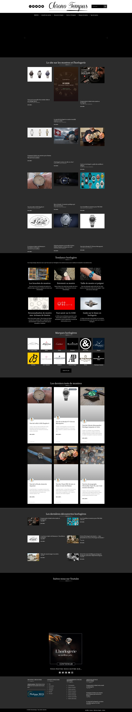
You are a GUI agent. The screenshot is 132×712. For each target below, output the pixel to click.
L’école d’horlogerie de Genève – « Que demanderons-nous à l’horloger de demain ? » (92, 537)
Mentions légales (97, 710)
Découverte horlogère (59, 15)
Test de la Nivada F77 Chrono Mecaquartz (91, 246)
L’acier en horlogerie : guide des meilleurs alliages (91, 165)
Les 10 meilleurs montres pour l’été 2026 (91, 207)
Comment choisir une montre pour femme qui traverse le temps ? (39, 156)
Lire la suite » (30, 104)
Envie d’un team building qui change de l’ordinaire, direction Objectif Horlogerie (91, 554)
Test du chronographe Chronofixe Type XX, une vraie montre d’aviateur (92, 485)
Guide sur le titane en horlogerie (92, 314)
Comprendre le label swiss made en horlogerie (90, 102)
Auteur (103, 710)
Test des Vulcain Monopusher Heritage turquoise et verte (91, 426)
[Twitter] (36, 6)
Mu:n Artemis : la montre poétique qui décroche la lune (64, 205)
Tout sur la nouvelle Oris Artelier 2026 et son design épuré (39, 100)
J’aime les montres (31, 684)
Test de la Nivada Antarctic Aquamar (38, 485)
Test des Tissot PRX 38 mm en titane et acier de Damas (65, 485)
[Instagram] (30, 6)
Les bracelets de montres (40, 283)
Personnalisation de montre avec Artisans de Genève (40, 314)
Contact (91, 710)
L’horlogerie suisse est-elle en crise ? (64, 162)
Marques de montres (83, 15)
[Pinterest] (42, 6)
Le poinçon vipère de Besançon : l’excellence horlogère (36, 247)
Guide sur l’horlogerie (71, 15)
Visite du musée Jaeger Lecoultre (49, 554)
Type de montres (94, 15)
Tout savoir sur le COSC (66, 313)
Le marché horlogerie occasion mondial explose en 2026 (65, 120)
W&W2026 (36, 15)
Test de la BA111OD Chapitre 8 (36, 207)
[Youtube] (39, 6)
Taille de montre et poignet (92, 283)
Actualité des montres (46, 15)
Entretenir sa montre (66, 283)
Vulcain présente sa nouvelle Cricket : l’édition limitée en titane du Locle (64, 246)
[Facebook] (33, 6)
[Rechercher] (105, 6)
